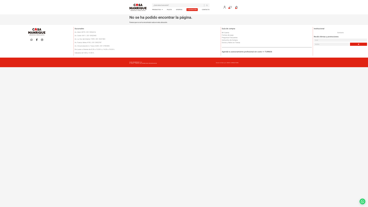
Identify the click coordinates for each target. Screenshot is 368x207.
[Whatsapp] (31, 39)
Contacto (340, 33)
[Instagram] (42, 39)
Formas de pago (228, 35)
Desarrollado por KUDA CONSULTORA (227, 62)
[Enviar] (358, 44)
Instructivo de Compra (230, 40)
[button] (362, 201)
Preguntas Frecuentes (229, 38)
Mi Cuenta (225, 33)
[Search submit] (206, 5)
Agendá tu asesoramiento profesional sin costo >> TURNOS (247, 52)
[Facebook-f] (36, 39)
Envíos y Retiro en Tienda (231, 43)
